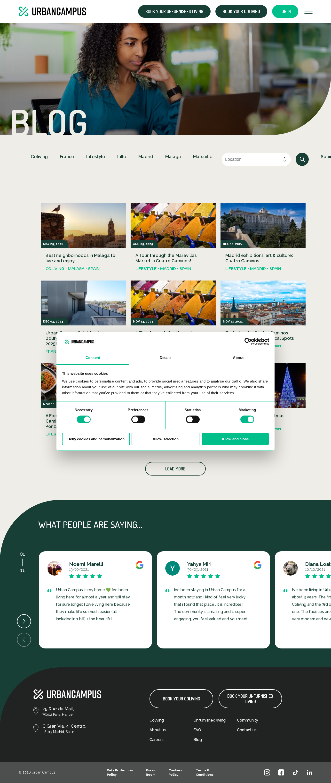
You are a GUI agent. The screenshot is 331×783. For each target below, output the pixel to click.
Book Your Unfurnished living (250, 698)
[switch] (138, 419)
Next (24, 621)
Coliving (157, 720)
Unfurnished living (209, 720)
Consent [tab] (93, 358)
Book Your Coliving (181, 698)
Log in (285, 11)
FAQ (197, 730)
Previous (24, 640)
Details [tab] (166, 358)
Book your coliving (241, 11)
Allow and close (235, 439)
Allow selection (166, 439)
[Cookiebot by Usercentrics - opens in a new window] (248, 341)
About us (158, 730)
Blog (197, 739)
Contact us (247, 730)
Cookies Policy (175, 772)
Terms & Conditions (204, 772)
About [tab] (238, 358)
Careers (157, 739)
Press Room (150, 772)
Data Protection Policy (120, 772)
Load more (175, 468)
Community (247, 720)
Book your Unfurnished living (174, 11)
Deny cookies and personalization (96, 439)
